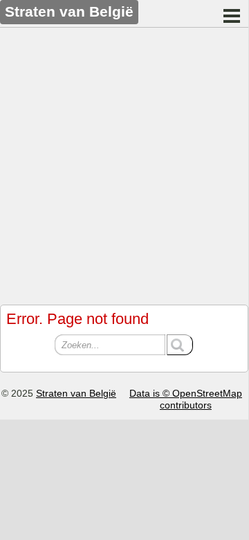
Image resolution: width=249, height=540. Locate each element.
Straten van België (76, 393)
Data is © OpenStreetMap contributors (185, 399)
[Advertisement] (124, 162)
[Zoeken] (180, 344)
